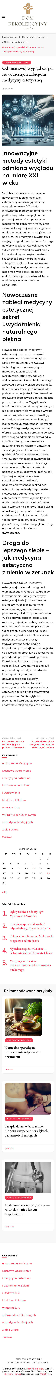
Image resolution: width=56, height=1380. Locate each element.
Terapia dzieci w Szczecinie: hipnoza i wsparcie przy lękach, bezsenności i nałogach (27, 1131)
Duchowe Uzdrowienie (16, 770)
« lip (4, 892)
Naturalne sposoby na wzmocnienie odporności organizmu (22, 1052)
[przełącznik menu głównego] (3, 17)
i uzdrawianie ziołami (15, 785)
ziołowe (7, 837)
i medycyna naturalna (16, 778)
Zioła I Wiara (10, 829)
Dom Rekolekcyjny (35, 1368)
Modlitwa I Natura (14, 800)
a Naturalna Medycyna (16, 62)
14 (33, 868)
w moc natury (11, 807)
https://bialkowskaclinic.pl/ (32, 250)
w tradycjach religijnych (17, 822)
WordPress (45, 1373)
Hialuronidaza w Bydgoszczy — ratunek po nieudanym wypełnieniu (27, 1209)
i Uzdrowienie (11, 792)
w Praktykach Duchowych (19, 814)
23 (48, 873)
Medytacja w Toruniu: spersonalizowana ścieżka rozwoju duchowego (30, 965)
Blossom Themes (12, 1373)
